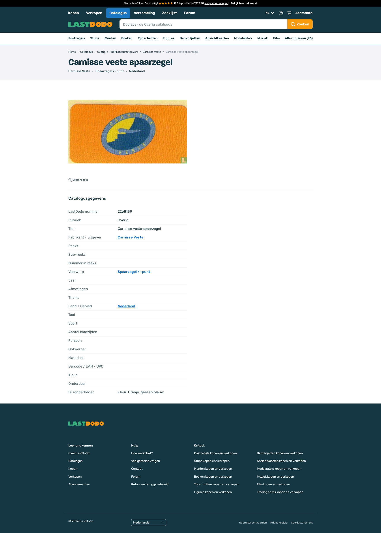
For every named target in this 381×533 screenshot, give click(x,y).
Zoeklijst (169, 13)
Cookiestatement (302, 522)
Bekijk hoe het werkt (244, 3)
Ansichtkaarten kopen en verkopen (281, 461)
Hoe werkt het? (142, 453)
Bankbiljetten (190, 38)
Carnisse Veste (79, 71)
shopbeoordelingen (216, 3)
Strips (94, 38)
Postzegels (76, 38)
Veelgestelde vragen (145, 461)
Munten (110, 38)
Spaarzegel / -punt (109, 71)
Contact (136, 469)
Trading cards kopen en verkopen (280, 492)
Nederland (137, 71)
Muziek (262, 38)
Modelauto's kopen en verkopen (279, 469)
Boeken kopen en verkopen (213, 477)
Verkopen (94, 13)
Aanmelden (304, 13)
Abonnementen (79, 484)
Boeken (127, 38)
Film (276, 38)
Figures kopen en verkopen (213, 492)
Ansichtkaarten (217, 38)
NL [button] (267, 13)
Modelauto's (243, 38)
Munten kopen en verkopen (213, 469)
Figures (168, 38)
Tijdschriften (148, 38)
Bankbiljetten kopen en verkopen (280, 453)
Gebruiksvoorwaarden (253, 522)
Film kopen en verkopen (273, 484)
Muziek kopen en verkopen (275, 477)
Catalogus (118, 13)
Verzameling (144, 13)
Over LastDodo (78, 453)
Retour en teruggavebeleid (149, 484)
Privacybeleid (279, 522)
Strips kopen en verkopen (212, 461)
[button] (289, 13)
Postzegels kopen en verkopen (215, 453)
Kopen (73, 13)
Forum (189, 13)
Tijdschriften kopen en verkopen (216, 484)
